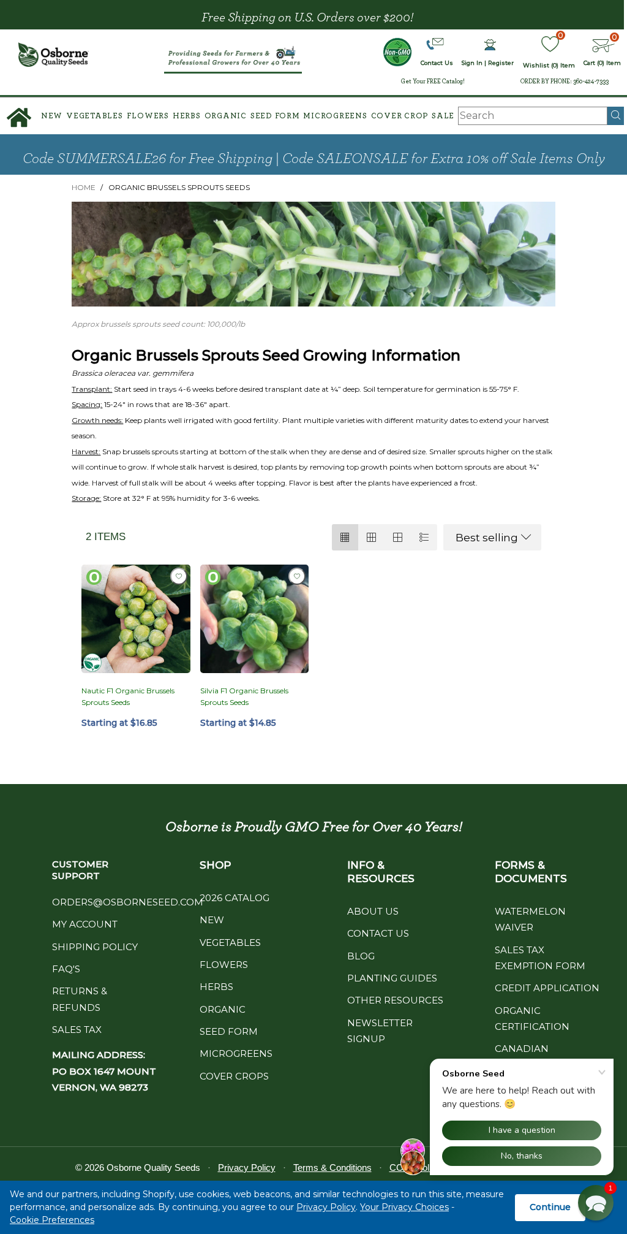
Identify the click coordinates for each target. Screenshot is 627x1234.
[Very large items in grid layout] (398, 537)
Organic (226, 116)
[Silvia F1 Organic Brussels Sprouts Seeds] (254, 619)
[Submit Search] (615, 116)
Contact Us (378, 933)
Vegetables (94, 116)
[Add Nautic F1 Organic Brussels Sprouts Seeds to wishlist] (178, 576)
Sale (443, 116)
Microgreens (335, 116)
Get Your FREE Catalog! (433, 81)
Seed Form (275, 116)
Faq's (66, 969)
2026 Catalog (234, 898)
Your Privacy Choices (404, 1207)
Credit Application (547, 988)
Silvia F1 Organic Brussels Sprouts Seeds (244, 696)
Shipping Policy (95, 947)
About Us (373, 911)
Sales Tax (77, 1029)
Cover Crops (234, 1076)
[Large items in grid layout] (371, 537)
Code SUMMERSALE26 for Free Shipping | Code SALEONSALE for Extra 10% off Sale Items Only (314, 158)
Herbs (187, 116)
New (51, 116)
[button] (596, 1203)
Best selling (487, 537)
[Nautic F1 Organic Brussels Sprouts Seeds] (135, 619)
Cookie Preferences (52, 1219)
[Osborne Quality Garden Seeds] (53, 54)
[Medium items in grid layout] (345, 537)
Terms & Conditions (332, 1167)
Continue (550, 1207)
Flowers (148, 116)
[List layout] (424, 537)
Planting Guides (392, 978)
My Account (85, 924)
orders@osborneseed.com (127, 902)
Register (501, 62)
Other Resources (395, 1000)
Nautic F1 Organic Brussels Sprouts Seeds (128, 696)
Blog (361, 956)
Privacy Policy (326, 1207)
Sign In (472, 62)
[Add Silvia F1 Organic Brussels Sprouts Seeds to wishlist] (297, 576)
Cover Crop (400, 116)
